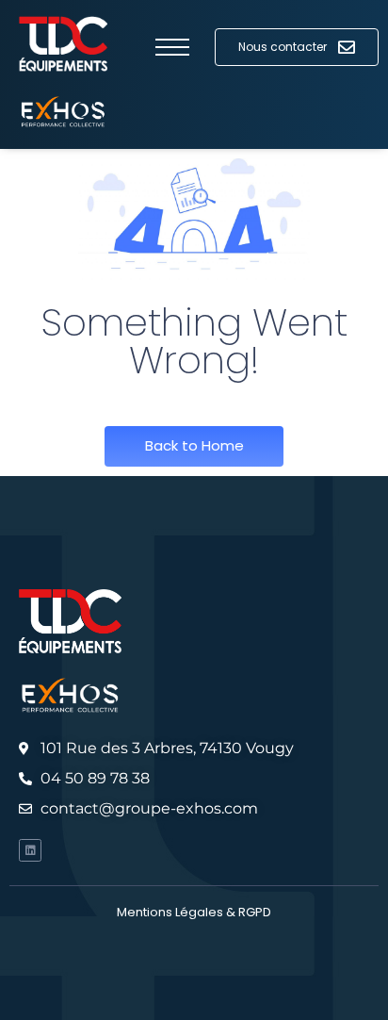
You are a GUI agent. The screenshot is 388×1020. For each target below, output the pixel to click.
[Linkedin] (30, 850)
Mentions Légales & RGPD (194, 912)
